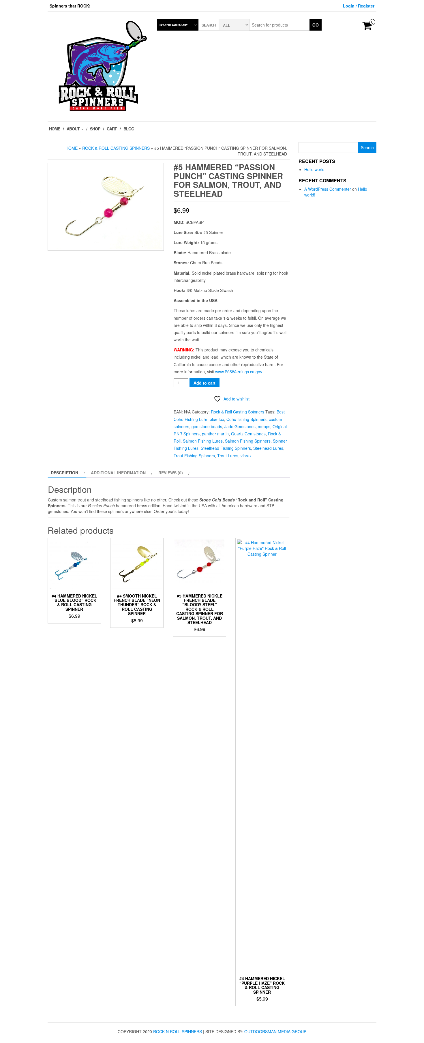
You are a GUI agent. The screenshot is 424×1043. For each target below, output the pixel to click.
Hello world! (315, 169)
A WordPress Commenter (327, 189)
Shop (95, 129)
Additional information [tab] (118, 472)
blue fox (217, 419)
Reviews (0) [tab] (170, 472)
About (73, 129)
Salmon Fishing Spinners (248, 441)
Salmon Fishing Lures (203, 441)
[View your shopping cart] (367, 27)
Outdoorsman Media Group (275, 1031)
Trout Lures (227, 455)
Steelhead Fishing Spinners (226, 448)
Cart (112, 129)
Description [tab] (64, 472)
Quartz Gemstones (248, 434)
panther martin (215, 434)
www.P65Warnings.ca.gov (238, 371)
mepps (264, 426)
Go (315, 25)
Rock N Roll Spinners (177, 1031)
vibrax (246, 455)
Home (54, 129)
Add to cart (204, 383)
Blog (128, 129)
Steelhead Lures (268, 448)
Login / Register (358, 6)
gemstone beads (207, 426)
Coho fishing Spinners (246, 419)
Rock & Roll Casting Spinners (116, 148)
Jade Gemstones (240, 426)
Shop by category (173, 25)
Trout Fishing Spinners (194, 455)
